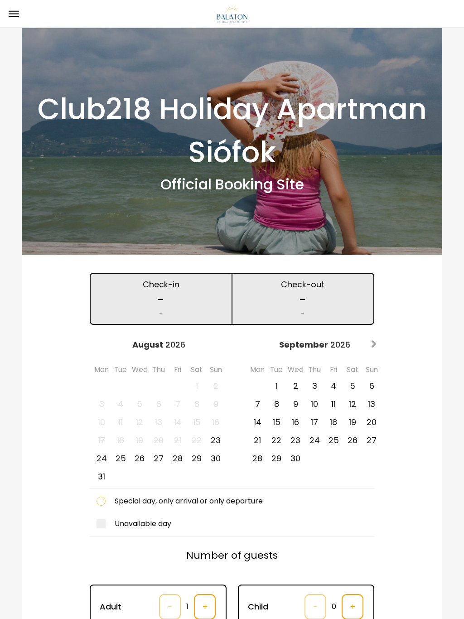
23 (216, 440)
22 (276, 440)
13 (371, 404)
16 (295, 422)
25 (121, 458)
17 (314, 422)
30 (216, 458)
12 (352, 404)
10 (314, 404)
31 (101, 476)
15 (276, 422)
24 (102, 458)
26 (140, 458)
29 (197, 458)
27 (159, 458)
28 (178, 458)
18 (333, 422)
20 (372, 422)
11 (333, 404)
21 (257, 440)
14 (257, 422)
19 (352, 422)
